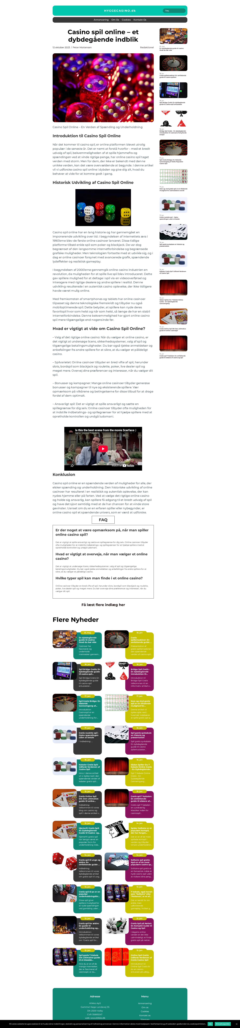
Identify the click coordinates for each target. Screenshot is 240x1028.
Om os (115, 19)
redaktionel (147, 47)
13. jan (88, 887)
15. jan (88, 791)
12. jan (139, 918)
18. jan (140, 632)
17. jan (88, 696)
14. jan (139, 823)
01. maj (87, 632)
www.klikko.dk (97, 1018)
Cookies (126, 19)
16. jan (140, 728)
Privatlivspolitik (222, 1024)
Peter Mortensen (82, 47)
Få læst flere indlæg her (103, 605)
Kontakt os (139, 19)
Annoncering (101, 19)
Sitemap (145, 1019)
